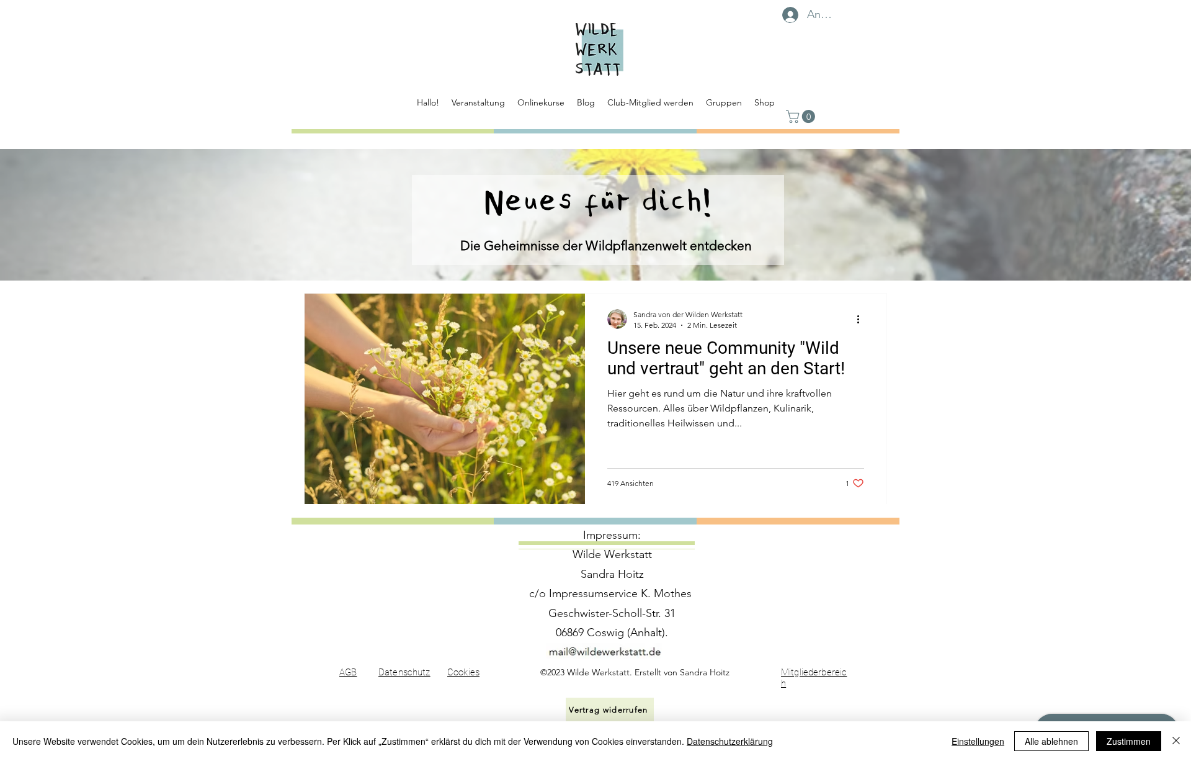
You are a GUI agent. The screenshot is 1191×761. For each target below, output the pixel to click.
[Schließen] (1176, 741)
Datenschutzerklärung (730, 741)
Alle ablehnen (1051, 741)
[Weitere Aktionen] (862, 319)
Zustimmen (1129, 741)
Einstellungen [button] (978, 741)
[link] (802, 116)
